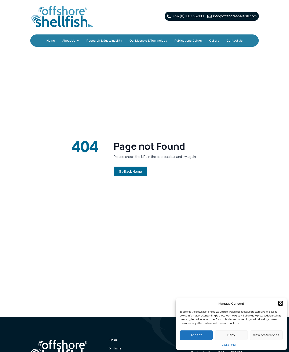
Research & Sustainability (104, 40)
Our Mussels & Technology (148, 40)
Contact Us (235, 40)
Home (51, 40)
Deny (231, 335)
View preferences (266, 335)
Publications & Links (188, 40)
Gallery (214, 40)
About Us (68, 40)
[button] (280, 303)
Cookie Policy (229, 345)
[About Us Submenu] (78, 41)
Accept (196, 335)
